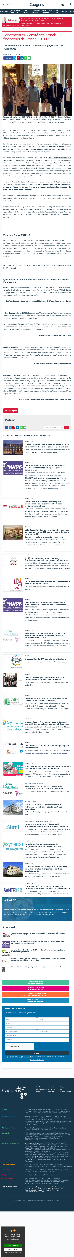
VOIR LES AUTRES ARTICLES (58, 975)
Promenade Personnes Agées (43, 1154)
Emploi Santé (29, 1175)
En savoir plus (11, 411)
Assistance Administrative (42, 1150)
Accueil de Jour (60, 1116)
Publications (46, 1113)
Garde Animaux (50, 1156)
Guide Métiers (49, 1175)
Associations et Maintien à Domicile (37, 1151)
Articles (34, 1109)
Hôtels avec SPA (31, 1170)
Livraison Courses (31, 1146)
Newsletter (52, 1089)
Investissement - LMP (9, 25)
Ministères (32, 1133)
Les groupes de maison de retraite (37, 1121)
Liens (62, 11)
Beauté (54, 1170)
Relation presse (66, 1092)
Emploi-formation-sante (33, 1190)
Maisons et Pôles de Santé (34, 1192)
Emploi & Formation (56, 23)
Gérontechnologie (57, 1182)
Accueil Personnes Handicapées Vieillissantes (53, 1118)
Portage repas (44, 1146)
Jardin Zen (51, 1171)
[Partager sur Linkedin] (22, 58)
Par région (28, 1128)
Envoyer (37, 1053)
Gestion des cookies (53, 1201)
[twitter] (7, 4)
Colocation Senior (31, 1166)
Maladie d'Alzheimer (47, 1116)
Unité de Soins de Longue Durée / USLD (39, 1119)
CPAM (27, 1136)
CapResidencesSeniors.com (59, 1187)
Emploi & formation (9, 1175)
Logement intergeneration (47, 1166)
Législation (45, 1123)
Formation (36, 18)
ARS (26, 1133)
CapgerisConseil (42, 1187)
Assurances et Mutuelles (54, 1136)
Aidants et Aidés (31, 1111)
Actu (2, 11)
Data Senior (62, 1113)
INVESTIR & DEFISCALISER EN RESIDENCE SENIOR (35, 1000)
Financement (45, 23)
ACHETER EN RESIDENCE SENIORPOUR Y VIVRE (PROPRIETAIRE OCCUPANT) (35, 994)
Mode (49, 1170)
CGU (38, 1087)
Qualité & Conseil (35, 23)
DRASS (56, 1135)
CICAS (63, 1143)
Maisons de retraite (15, 11)
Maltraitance (54, 1138)
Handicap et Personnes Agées (59, 1111)
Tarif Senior (42, 1170)
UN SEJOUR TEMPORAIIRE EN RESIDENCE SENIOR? (35, 988)
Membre (64, 4)
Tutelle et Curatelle (32, 1140)
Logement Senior (36, 11)
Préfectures (48, 1135)
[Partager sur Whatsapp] (25, 58)
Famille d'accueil (56, 1121)
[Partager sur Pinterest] (18, 58)
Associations (44, 1138)
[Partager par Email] (29, 58)
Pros (66, 11)
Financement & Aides (32, 1123)
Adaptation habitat (65, 1166)
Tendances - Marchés (27, 20)
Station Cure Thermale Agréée (36, 1171)
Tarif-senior (56, 1190)
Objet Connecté (54, 1183)
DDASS (62, 1135)
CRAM (68, 1135)
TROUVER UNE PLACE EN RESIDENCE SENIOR (35, 982)
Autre (39, 1124)
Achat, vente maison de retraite (36, 1183)
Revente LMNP (39, 20)
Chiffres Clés (54, 1123)
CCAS (32, 1136)
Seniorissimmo (30, 1187)
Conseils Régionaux (62, 1133)
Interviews (41, 1109)
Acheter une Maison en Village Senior (38, 1129)
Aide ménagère (51, 1145)
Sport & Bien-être (62, 1154)
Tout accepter (13, 1246)
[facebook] (3, 4)
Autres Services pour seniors (48, 1159)
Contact (51, 1087)
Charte (38, 1092)
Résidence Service (26, 11)
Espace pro (11, 20)
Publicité (51, 1092)
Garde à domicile (65, 1145)
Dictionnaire (64, 1123)
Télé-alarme (53, 1158)
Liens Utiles (6, 1133)
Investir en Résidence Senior (56, 1128)
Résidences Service (9, 1128)
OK (66, 427)
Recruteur (29, 18)
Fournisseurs (45, 18)
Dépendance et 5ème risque (56, 1109)
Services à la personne (47, 11)
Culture (54, 1113)
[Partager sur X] (14, 58)
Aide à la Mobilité (51, 1153)
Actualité (5, 1109)
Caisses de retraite (32, 1138)
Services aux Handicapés (40, 1148)
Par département (39, 1128)
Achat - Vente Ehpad (23, 25)
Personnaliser (13, 1249)
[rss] (10, 4)
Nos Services (25, 23)
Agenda (8, 11)
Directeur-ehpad (31, 1188)
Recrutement (39, 1178)
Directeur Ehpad (31, 1124)
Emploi (71, 11)
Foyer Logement (31, 1118)
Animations (67, 1121)
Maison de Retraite (32, 1116)
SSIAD (52, 1148)
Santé (39, 1113)
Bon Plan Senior (30, 1113)
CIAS (37, 1136)
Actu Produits (61, 18)
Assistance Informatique (61, 1150)
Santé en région (43, 1133)
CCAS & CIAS (49, 1143)
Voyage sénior (63, 1170)
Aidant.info (47, 1190)
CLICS (42, 1136)
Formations (39, 1175)
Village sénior (44, 1164)
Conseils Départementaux (34, 1135)
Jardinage (60, 1156)
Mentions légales (42, 1089)
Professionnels (7, 1178)
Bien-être (56, 11)
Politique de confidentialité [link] (13, 1253)
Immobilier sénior (56, 1164)
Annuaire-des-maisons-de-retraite (50, 1188)
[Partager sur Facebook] (6, 427)
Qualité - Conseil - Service (54, 1178)
